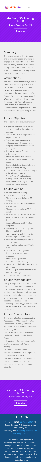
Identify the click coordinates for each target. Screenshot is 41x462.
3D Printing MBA (26, 422)
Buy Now (20, 31)
